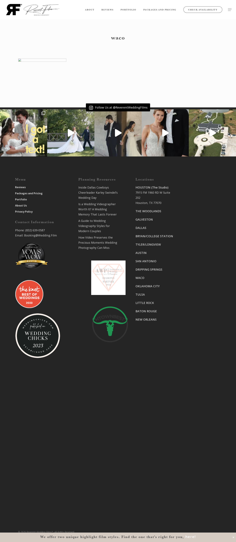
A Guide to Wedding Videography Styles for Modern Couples (94, 226)
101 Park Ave (144, 446)
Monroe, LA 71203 (192, 321)
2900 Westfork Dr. (192, 264)
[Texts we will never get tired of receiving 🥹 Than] (23, 132)
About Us (21, 205)
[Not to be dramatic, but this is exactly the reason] (70, 132)
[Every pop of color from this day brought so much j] (212, 132)
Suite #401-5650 (191, 269)
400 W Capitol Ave (147, 489)
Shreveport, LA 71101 (194, 298)
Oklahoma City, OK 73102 (152, 457)
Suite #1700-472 (146, 494)
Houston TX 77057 (148, 348)
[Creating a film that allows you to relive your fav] (118, 132)
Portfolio (21, 199)
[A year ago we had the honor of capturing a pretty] (165, 132)
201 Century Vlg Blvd (194, 311)
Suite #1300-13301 (148, 452)
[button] (230, 9)
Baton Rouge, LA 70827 (195, 274)
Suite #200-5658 (191, 316)
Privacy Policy (24, 211)
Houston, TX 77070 (148, 203)
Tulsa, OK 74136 (146, 475)
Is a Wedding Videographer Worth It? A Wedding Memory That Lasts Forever (97, 209)
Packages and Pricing (29, 193)
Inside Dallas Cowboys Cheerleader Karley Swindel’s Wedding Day (98, 192)
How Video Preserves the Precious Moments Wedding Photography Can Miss (97, 242)
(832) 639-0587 (35, 230)
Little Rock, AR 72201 (149, 499)
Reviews (20, 187)
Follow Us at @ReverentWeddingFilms (121, 107)
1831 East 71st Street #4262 (154, 470)
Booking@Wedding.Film (40, 235)
